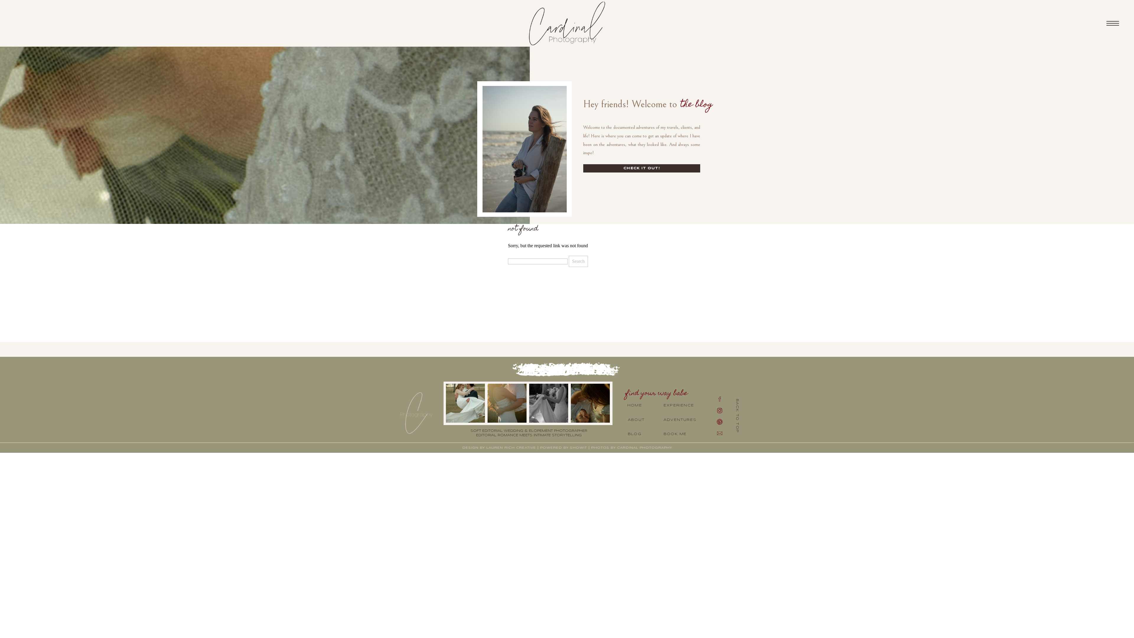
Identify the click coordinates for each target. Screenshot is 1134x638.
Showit (578, 447)
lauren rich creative (511, 447)
